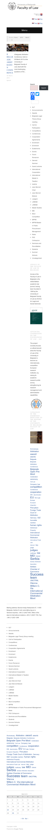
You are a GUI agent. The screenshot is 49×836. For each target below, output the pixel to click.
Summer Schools (14, 722)
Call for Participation (15, 639)
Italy (37, 545)
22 (8, 810)
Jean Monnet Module (15, 684)
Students (35, 249)
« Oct (22, 818)
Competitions (36, 131)
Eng (41, 19)
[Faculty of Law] (24, 5)
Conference (34, 489)
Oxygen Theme (18, 829)
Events (34, 151)
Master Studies (37, 208)
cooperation (35, 492)
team (33, 577)
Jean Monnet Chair (15, 681)
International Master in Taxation (36, 178)
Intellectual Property (33, 529)
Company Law (35, 484)
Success (37, 574)
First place (34, 507)
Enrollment (35, 143)
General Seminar (14, 666)
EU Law (37, 498)
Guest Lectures (37, 166)
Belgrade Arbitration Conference (34, 464)
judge (32, 548)
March (27, 37)
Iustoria (34, 184)
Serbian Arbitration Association (35, 563)
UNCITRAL (34, 580)
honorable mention (33, 521)
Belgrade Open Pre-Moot (35, 471)
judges (34, 550)
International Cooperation (17, 672)
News (34, 234)
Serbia (34, 558)
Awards (34, 113)
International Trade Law (35, 541)
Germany (33, 518)
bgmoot (9, 80)
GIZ (38, 517)
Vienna (33, 583)
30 (13, 813)
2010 (21, 37)
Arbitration (34, 451)
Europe (32, 500)
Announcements (37, 110)
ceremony (34, 479)
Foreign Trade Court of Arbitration (35, 512)
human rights (36, 525)
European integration (33, 504)
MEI (33, 211)
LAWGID (35, 202)
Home (16, 37)
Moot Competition (14, 702)
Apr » (26, 818)
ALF (33, 107)
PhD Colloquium (14, 713)
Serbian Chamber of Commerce (34, 569)
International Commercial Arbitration (35, 535)
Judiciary (33, 553)
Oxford (38, 556)
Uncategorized (37, 258)
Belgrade (33, 459)
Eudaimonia (36, 148)
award (33, 454)
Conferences (23, 45)
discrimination (37, 495)
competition (36, 486)
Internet (32, 545)
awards (33, 456)
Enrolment (35, 145)
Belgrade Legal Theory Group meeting (37, 119)
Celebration (34, 477)
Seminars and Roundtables (17, 716)
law (38, 553)
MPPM (34, 220)
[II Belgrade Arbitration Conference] (17, 48)
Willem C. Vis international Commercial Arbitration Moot (36, 591)
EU (32, 497)
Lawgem (35, 199)
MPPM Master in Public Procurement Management (25, 707)
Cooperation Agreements (17, 648)
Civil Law (32, 482)
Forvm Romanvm (14, 663)
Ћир (35, 19)
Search (32, 84)
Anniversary (34, 449)
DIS (31, 495)
